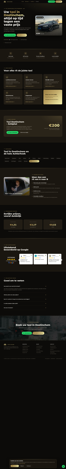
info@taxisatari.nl (53, 347)
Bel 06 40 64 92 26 (39, 333)
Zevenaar (25, 161)
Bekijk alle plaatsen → (34, 161)
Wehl (20, 158)
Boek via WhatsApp (11, 35)
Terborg (34, 158)
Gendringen (13, 161)
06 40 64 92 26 (22, 35)
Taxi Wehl (38, 349)
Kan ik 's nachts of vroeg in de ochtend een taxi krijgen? (25, 299)
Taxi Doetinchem (39, 346)
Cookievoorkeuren (59, 358)
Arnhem (20, 161)
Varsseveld (7, 161)
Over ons (51, 349)
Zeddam (52, 158)
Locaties (32, 1)
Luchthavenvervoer (25, 346)
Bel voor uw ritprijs (24, 132)
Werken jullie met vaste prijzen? (25, 295)
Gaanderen (14, 158)
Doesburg (58, 158)
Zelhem (24, 158)
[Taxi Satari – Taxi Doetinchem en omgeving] (8, 1)
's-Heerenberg (45, 158)
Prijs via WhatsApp (13, 132)
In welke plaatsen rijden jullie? (25, 303)
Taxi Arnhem (38, 352)
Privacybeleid (47, 358)
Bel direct (59, 1)
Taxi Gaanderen (39, 347)
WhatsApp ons (28, 333)
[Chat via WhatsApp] (63, 466)
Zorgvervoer (24, 352)
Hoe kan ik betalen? (25, 307)
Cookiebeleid (53, 358)
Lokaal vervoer (25, 347)
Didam (39, 158)
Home (23, 1)
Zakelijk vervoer (25, 349)
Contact (37, 1)
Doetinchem (7, 158)
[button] (61, 260)
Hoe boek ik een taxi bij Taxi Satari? (25, 286)
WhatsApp (52, 1)
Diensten (27, 1)
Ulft (29, 158)
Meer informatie (22, 463)
